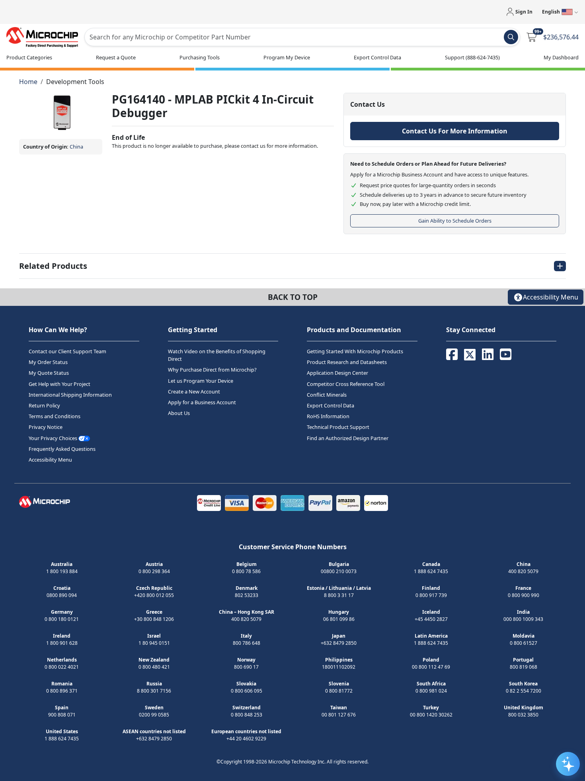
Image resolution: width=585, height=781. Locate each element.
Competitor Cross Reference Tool (345, 384)
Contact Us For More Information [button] (454, 131)
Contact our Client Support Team (67, 351)
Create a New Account (194, 391)
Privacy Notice (45, 427)
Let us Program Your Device (200, 380)
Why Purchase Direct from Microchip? (212, 370)
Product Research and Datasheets (347, 362)
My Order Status (48, 362)
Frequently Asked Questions (62, 448)
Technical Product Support (338, 427)
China (76, 146)
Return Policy (44, 405)
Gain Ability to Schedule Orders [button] (454, 220)
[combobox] (302, 37)
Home (28, 81)
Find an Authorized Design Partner (347, 438)
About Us (179, 413)
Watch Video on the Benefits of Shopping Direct (216, 355)
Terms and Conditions (54, 416)
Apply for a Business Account (202, 402)
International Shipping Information (70, 394)
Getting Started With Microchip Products (355, 351)
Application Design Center (337, 373)
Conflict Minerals (327, 394)
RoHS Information (328, 416)
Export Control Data (330, 405)
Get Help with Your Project (59, 384)
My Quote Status (49, 373)
